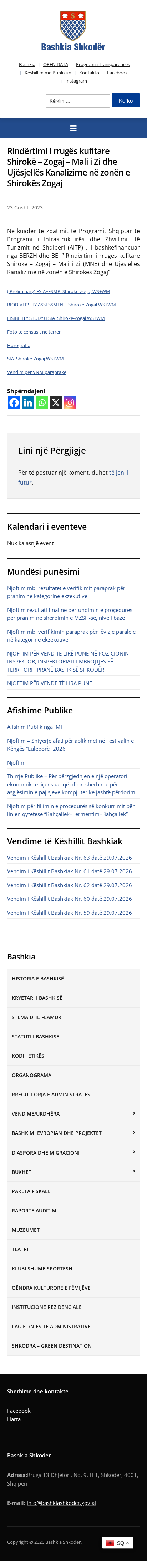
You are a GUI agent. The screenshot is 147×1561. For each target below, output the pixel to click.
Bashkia (27, 64)
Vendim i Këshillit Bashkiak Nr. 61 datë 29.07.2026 (69, 871)
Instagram (76, 81)
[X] (56, 402)
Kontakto (89, 72)
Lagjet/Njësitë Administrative (51, 1326)
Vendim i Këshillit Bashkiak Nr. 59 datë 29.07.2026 (69, 912)
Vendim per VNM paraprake (36, 372)
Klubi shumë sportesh (42, 1268)
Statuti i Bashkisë (35, 1036)
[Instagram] (70, 402)
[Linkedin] (28, 402)
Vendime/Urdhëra (36, 1113)
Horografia (18, 345)
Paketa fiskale (31, 1191)
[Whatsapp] (42, 402)
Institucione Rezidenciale (47, 1307)
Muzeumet (26, 1229)
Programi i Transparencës (103, 64)
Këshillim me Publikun (48, 72)
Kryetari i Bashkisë (37, 997)
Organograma (31, 1075)
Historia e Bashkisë (38, 978)
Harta (14, 1419)
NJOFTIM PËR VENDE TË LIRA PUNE (49, 683)
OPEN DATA (55, 64)
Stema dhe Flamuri (37, 1017)
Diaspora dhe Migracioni (46, 1152)
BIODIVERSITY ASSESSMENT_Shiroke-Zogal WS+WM (61, 304)
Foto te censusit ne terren (34, 331)
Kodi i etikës (28, 1055)
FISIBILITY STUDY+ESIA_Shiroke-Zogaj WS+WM (56, 318)
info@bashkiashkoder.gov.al (61, 1502)
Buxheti (22, 1172)
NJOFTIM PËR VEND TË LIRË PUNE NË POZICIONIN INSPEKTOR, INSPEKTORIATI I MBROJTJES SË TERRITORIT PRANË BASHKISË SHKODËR (68, 661)
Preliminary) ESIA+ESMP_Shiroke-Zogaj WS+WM (59, 291)
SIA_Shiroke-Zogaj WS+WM (35, 358)
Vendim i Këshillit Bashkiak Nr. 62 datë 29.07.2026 (69, 885)
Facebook (117, 72)
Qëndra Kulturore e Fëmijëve (51, 1287)
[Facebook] (14, 402)
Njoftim (16, 762)
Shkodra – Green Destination (52, 1345)
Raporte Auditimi (35, 1210)
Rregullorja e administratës (51, 1094)
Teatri (20, 1249)
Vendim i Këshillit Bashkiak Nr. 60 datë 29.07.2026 (69, 898)
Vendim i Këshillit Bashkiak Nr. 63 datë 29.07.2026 (69, 857)
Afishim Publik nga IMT (35, 726)
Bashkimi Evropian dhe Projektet (57, 1133)
